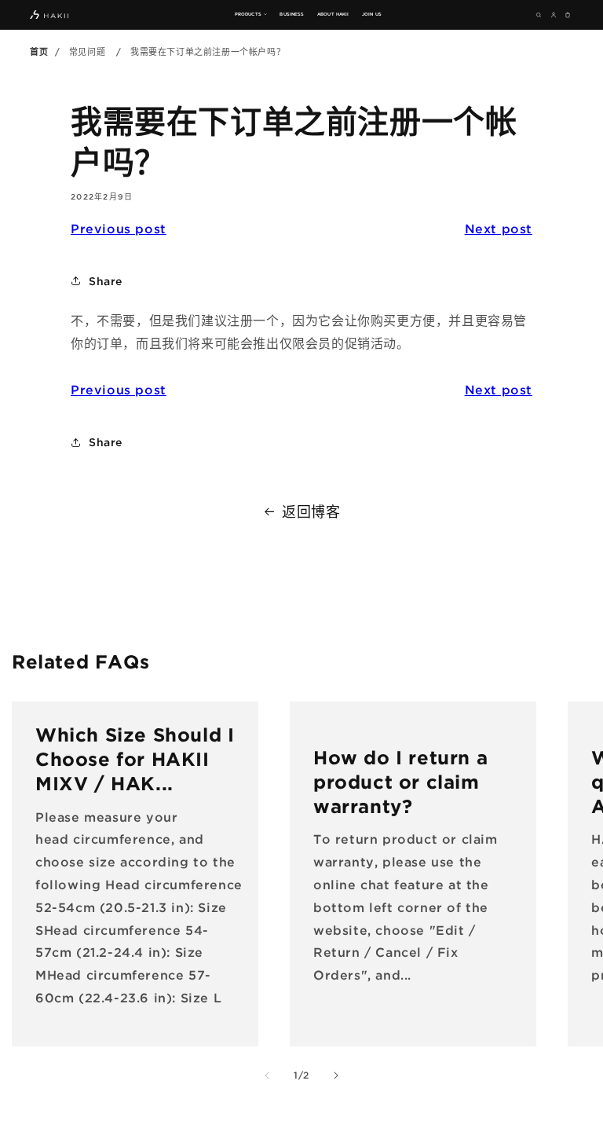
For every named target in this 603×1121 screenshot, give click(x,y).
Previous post (118, 229)
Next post (498, 229)
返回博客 (311, 511)
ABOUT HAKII (333, 14)
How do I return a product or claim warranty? (400, 781)
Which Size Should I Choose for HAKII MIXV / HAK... (134, 758)
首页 (39, 52)
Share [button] (105, 281)
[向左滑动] (267, 1075)
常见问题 (87, 52)
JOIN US (372, 14)
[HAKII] (49, 14)
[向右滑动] (336, 1075)
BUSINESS (292, 14)
